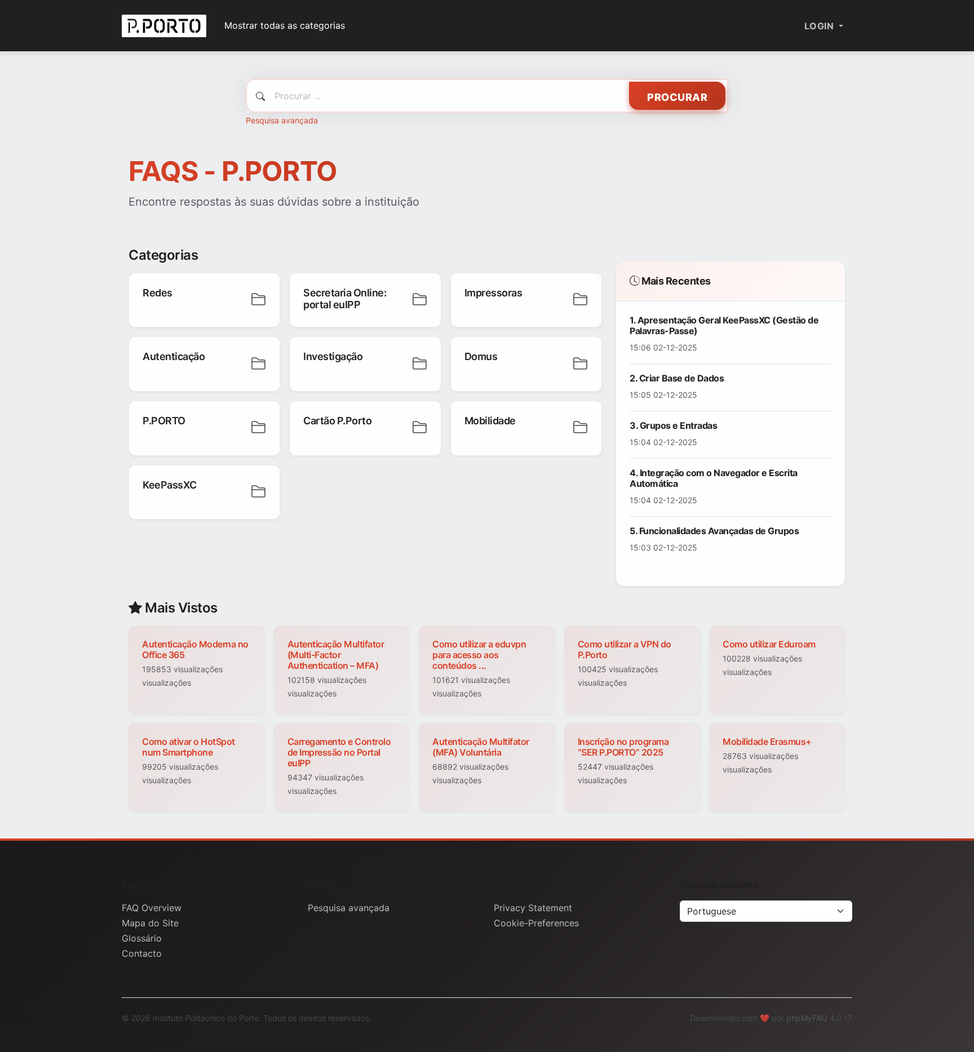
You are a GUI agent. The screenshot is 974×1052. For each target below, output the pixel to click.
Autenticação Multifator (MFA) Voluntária (480, 747)
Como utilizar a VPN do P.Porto (624, 649)
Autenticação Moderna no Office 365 (195, 649)
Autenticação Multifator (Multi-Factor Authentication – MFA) (335, 654)
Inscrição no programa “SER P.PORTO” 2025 (623, 747)
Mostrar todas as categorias (284, 25)
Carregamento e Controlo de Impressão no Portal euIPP (339, 752)
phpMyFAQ (806, 1018)
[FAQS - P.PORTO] (164, 25)
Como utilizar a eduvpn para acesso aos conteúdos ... (479, 654)
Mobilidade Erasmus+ (767, 741)
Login (820, 26)
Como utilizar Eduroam (769, 644)
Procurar (677, 97)
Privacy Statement (533, 907)
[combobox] (487, 96)
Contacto (142, 953)
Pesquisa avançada (282, 120)
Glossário (142, 938)
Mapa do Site (150, 923)
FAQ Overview (151, 907)
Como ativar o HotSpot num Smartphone (188, 747)
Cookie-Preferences (536, 923)
